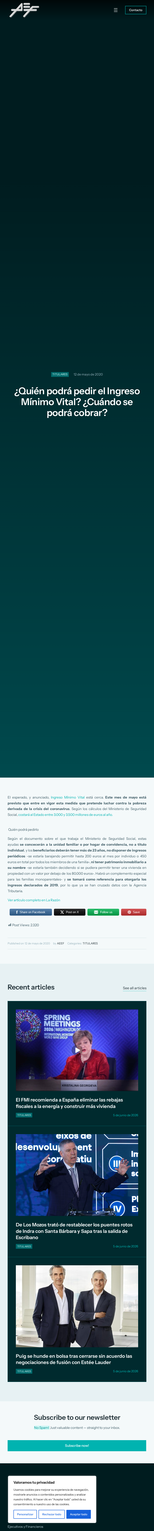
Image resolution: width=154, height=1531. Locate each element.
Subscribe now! (77, 1446)
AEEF (60, 943)
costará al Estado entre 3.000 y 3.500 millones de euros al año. (65, 815)
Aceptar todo (78, 1514)
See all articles (134, 988)
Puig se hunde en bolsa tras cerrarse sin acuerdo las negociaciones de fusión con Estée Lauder (74, 1359)
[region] (52, 1499)
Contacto (135, 10)
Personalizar (25, 1514)
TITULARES (60, 374)
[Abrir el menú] (116, 10)
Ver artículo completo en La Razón (34, 900)
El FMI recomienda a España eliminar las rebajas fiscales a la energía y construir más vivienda (69, 1103)
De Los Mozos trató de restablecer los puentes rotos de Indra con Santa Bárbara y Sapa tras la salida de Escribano (74, 1231)
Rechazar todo (51, 1514)
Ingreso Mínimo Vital (68, 797)
